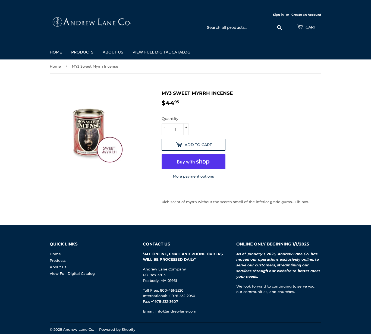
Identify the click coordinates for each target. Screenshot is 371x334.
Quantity (170, 118)
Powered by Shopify (117, 329)
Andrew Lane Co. (78, 329)
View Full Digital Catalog (161, 52)
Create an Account (306, 15)
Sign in (278, 15)
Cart (310, 27)
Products (82, 52)
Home (56, 52)
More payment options (193, 176)
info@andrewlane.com (175, 311)
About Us (113, 52)
